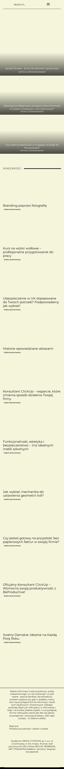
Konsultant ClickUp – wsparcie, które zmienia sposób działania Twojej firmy (31, 395)
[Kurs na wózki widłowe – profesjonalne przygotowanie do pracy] (32, 230)
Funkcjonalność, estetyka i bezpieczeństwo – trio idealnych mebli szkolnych (28, 445)
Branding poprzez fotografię (25, 205)
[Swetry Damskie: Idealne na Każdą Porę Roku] (32, 617)
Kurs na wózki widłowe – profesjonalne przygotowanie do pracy (28, 252)
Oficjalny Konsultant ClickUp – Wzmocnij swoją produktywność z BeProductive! (29, 588)
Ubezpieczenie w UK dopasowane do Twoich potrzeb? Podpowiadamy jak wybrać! (31, 302)
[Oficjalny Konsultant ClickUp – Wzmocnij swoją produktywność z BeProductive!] (32, 566)
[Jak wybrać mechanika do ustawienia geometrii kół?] (32, 474)
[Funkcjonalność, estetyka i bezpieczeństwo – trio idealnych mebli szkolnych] (32, 423)
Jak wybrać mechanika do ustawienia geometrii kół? (23, 493)
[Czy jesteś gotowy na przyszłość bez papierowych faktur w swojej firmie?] (32, 520)
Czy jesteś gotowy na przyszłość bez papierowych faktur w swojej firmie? (31, 540)
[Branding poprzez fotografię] (32, 187)
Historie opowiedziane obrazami (28, 348)
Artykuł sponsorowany (32, 72)
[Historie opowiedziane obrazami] (32, 330)
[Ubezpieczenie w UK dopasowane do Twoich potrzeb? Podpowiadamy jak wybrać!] (32, 280)
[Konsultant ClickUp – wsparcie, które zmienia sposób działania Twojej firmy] (32, 373)
